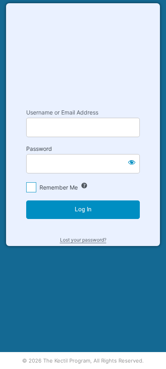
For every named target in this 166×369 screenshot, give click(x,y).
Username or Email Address (62, 112)
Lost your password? (83, 240)
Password (39, 148)
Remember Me (58, 187)
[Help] (84, 185)
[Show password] (132, 162)
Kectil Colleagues (83, 52)
